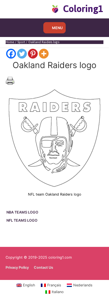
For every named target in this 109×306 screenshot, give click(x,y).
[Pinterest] (33, 54)
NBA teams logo (22, 212)
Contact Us (43, 267)
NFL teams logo (21, 220)
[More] (44, 54)
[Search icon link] (14, 8)
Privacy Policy (17, 267)
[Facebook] (11, 54)
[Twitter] (22, 54)
